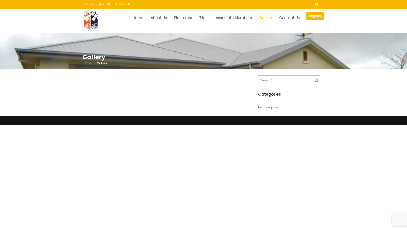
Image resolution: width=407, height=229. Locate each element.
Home (89, 4)
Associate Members (234, 17)
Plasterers (183, 17)
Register (315, 16)
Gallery (265, 17)
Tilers (204, 17)
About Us (104, 4)
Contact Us (122, 4)
